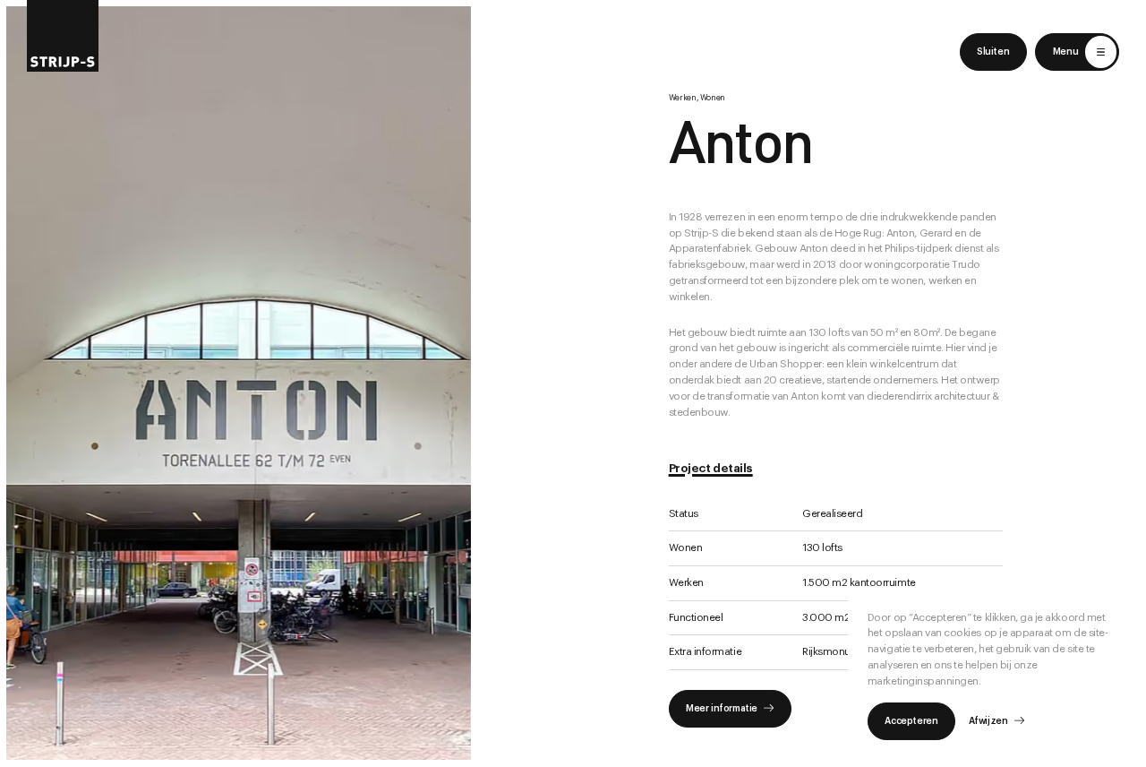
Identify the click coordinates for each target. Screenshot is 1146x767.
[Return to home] (62, 36)
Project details (711, 468)
